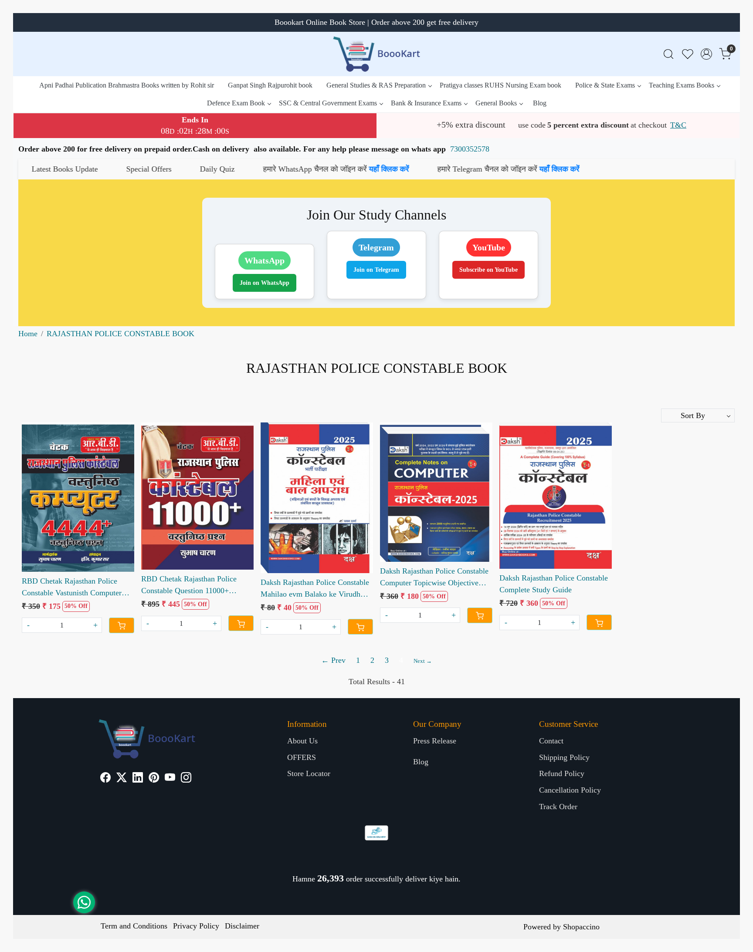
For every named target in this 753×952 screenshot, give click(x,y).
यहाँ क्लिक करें (306, 169)
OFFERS (301, 757)
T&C (678, 125)
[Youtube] (170, 779)
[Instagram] (186, 779)
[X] (122, 779)
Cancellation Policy (570, 790)
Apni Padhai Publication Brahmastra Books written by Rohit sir (126, 85)
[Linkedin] (138, 779)
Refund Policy (561, 773)
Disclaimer (242, 926)
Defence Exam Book (236, 103)
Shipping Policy (564, 757)
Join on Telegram (376, 270)
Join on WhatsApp (264, 283)
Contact (551, 740)
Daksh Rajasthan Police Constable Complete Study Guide (553, 584)
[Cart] (121, 625)
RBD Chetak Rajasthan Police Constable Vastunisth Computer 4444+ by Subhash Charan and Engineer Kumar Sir (72, 588)
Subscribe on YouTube (488, 270)
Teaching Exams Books (681, 85)
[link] (668, 54)
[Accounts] (706, 54)
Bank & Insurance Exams (426, 103)
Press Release (434, 740)
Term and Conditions (134, 926)
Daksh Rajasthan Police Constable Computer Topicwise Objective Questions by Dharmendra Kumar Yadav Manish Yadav (434, 578)
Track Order (558, 806)
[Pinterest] (154, 779)
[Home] (376, 54)
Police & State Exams (605, 85)
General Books (496, 103)
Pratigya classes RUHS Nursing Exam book (500, 85)
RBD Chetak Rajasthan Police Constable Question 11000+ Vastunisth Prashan (189, 585)
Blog (539, 103)
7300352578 (469, 149)
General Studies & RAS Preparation (376, 85)
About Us (302, 740)
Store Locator (308, 773)
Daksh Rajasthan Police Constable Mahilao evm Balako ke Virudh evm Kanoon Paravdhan (315, 589)
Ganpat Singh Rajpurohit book (270, 85)
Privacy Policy (196, 926)
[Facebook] (105, 779)
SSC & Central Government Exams (328, 103)
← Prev (333, 660)
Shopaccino (581, 926)
